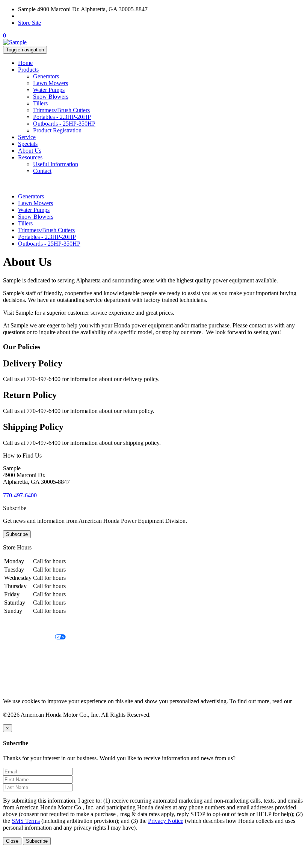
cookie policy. (19, 708)
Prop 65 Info (18, 675)
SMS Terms (17, 663)
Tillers (40, 103)
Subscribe (17, 534)
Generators (46, 76)
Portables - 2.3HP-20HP (62, 117)
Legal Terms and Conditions (36, 650)
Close (12, 841)
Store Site (29, 23)
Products (28, 69)
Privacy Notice (20, 624)
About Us (29, 150)
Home (25, 63)
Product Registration (57, 130)
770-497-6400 (35, 16)
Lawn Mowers (50, 83)
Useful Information (55, 164)
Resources (30, 157)
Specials (28, 144)
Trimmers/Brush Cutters (61, 110)
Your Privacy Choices (29, 637)
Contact (42, 171)
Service (27, 137)
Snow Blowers (50, 96)
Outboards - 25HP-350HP (64, 123)
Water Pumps (49, 90)
